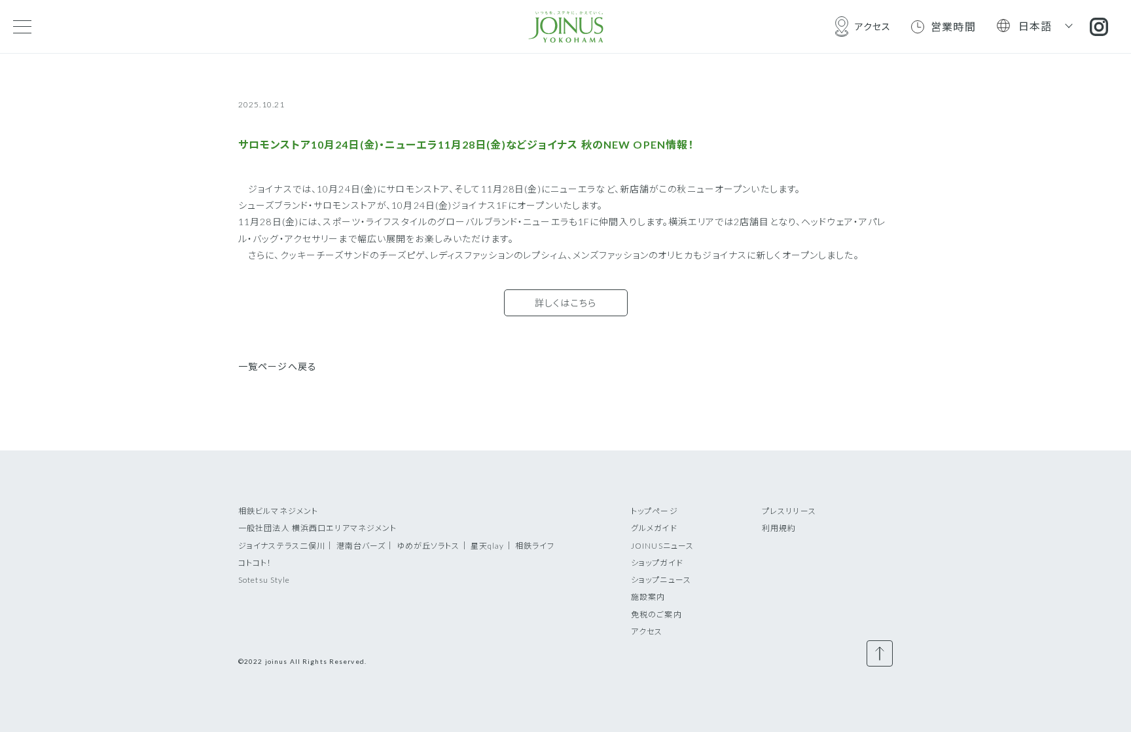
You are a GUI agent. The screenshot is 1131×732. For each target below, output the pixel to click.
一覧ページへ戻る (277, 366)
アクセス (646, 631)
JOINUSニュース (662, 546)
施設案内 (648, 597)
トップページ (654, 511)
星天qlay (488, 546)
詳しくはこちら (565, 302)
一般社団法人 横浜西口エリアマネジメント (317, 528)
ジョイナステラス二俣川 (281, 546)
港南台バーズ (361, 546)
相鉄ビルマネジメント (278, 511)
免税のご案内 (656, 614)
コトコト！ (255, 563)
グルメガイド (654, 528)
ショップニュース (661, 580)
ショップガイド (657, 563)
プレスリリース (789, 511)
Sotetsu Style (264, 580)
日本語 (1035, 26)
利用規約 (779, 528)
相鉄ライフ (535, 546)
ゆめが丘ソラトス (428, 546)
